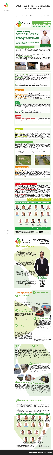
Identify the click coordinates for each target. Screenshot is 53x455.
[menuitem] (6, 227)
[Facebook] (49, 1)
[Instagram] (51, 1)
